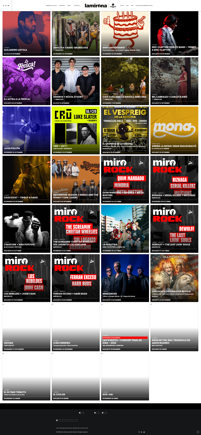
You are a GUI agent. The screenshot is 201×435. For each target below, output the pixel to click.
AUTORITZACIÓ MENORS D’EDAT (144, 5)
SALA (127, 5)
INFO (132, 5)
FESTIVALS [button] (77, 5)
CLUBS (69, 5)
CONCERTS (62, 5)
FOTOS (122, 5)
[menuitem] (3, 5)
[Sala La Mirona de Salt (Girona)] (100, 5)
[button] (3, 5)
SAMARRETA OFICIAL (51, 5)
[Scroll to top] (198, 432)
